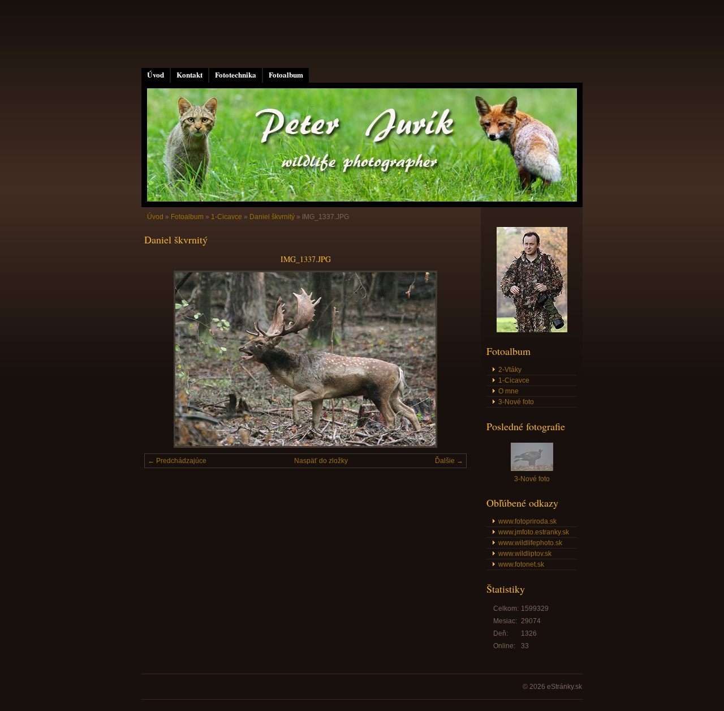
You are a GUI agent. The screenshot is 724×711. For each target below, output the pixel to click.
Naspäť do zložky (321, 461)
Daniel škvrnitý (272, 217)
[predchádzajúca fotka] (162, 359)
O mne (508, 391)
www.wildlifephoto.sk (530, 543)
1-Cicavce (226, 217)
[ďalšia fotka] (448, 359)
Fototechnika (235, 74)
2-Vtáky (510, 370)
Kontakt (189, 74)
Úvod (155, 74)
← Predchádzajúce (177, 461)
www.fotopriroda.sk (527, 521)
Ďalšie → (449, 461)
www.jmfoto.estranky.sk (533, 532)
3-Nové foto (516, 402)
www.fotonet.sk (521, 564)
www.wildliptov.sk (524, 554)
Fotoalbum (286, 74)
